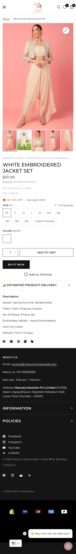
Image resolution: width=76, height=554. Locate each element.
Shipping (7, 181)
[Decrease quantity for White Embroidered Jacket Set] (5, 252)
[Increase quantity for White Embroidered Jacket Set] (15, 252)
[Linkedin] (32, 475)
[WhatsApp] (26, 341)
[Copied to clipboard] (33, 341)
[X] (12, 341)
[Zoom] (66, 30)
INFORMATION (17, 408)
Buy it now (16, 264)
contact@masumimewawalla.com (34, 364)
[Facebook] (5, 341)
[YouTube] (23, 476)
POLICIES (12, 421)
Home (6, 18)
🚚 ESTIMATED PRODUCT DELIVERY (30, 285)
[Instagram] (15, 475)
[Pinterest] (19, 341)
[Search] (59, 7)
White (7, 238)
